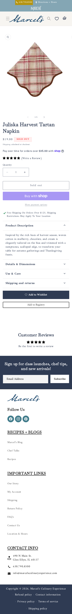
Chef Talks (13, 450)
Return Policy (15, 508)
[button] (49, 18)
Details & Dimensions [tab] (20, 264)
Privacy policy (26, 601)
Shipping (7, 144)
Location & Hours (17, 534)
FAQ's (10, 517)
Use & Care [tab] (13, 273)
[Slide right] (44, 117)
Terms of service (48, 601)
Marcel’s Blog (15, 442)
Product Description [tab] (19, 225)
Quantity (7, 165)
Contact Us (13, 525)
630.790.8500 (21, 566)
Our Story (12, 483)
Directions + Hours (47, 2)
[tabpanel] (36, 245)
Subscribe (60, 379)
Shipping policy (37, 608)
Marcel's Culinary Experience (48, 588)
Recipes (11, 459)
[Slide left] (28, 117)
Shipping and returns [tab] (20, 283)
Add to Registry (36, 304)
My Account (14, 492)
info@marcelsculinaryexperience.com (35, 573)
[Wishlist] (57, 18)
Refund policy (23, 594)
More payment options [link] (36, 205)
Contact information (48, 594)
